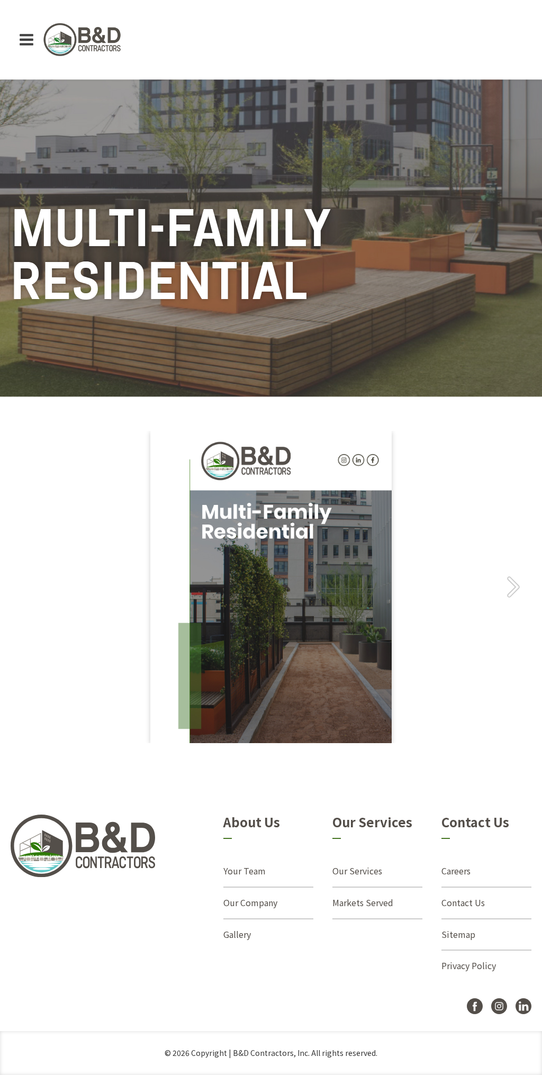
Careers (456, 870)
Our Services (357, 870)
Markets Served (362, 902)
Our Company (250, 902)
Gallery (237, 934)
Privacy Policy (468, 965)
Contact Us (463, 902)
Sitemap (458, 934)
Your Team (244, 870)
